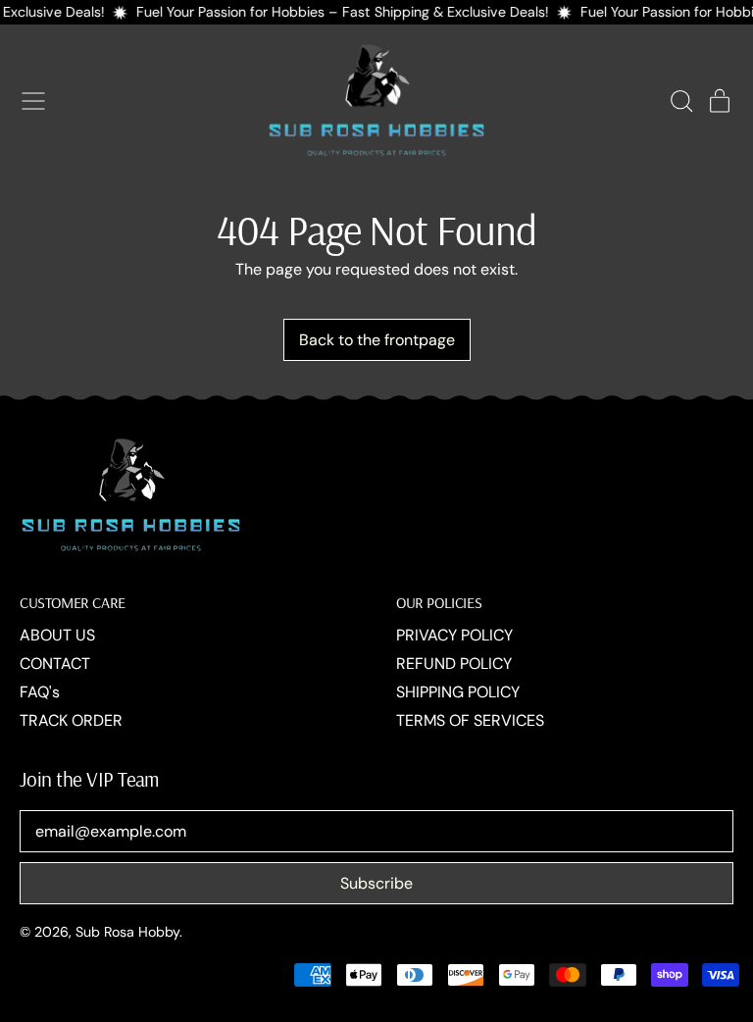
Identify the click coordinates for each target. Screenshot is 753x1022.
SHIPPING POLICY (458, 692)
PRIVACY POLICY (454, 635)
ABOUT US (57, 635)
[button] (680, 101)
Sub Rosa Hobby (127, 932)
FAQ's (40, 692)
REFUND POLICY (454, 663)
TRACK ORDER (71, 720)
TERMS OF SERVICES (470, 720)
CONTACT (55, 663)
